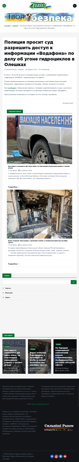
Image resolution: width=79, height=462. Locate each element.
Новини (15, 25)
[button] (72, 335)
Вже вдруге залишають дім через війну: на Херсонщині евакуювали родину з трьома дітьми (13, 357)
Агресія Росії (68, 103)
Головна (7, 25)
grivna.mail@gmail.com (40, 404)
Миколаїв (8, 293)
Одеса (7, 297)
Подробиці (13, 187)
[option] (14, 356)
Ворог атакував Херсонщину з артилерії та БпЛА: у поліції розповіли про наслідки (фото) (38, 359)
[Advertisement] (39, 316)
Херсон (8, 288)
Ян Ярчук (13, 170)
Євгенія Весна (11, 69)
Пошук (6, 275)
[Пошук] (74, 282)
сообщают (12, 88)
